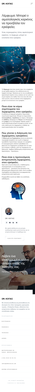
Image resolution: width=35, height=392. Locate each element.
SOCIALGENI (21, 383)
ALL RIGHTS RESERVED (16, 380)
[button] (30, 3)
